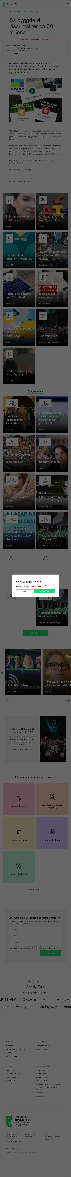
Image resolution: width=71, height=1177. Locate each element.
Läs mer (39, 586)
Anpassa (24, 591)
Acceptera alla (44, 591)
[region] (35, 588)
